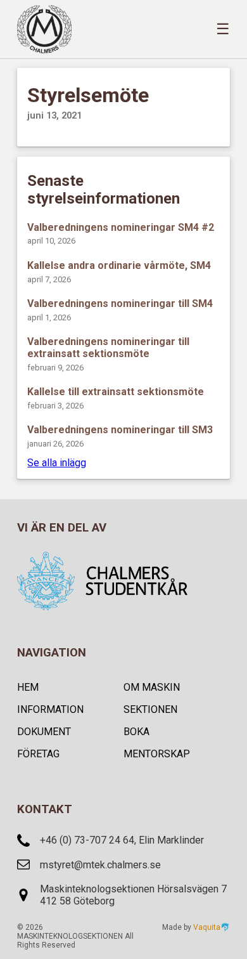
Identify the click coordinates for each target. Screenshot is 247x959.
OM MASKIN (152, 687)
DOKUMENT (44, 732)
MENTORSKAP (157, 754)
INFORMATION (50, 709)
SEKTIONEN (150, 709)
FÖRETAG (38, 754)
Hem (28, 687)
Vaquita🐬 (211, 927)
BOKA (136, 732)
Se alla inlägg (56, 463)
